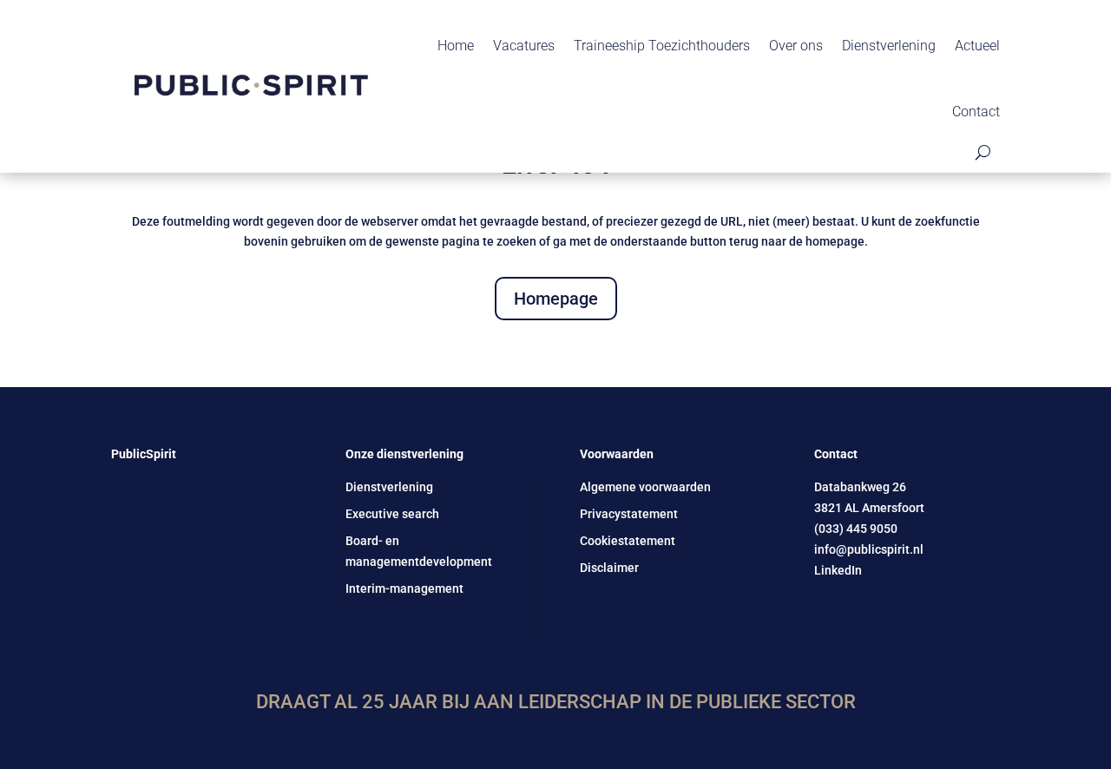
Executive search (392, 514)
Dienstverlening (889, 45)
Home (455, 45)
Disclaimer (609, 568)
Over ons (796, 45)
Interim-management (404, 588)
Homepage (556, 298)
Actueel (977, 45)
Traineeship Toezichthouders (662, 45)
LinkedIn (838, 570)
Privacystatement (629, 514)
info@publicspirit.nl (869, 549)
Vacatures (524, 45)
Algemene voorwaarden (645, 487)
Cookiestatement (627, 541)
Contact (976, 111)
